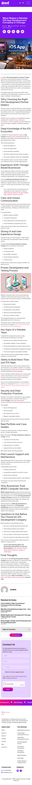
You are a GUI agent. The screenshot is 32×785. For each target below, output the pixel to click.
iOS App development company (15, 135)
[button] (4, 31)
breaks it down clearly (15, 385)
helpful (15, 549)
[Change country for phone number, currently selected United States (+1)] (4, 667)
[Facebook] (18, 771)
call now (25, 575)
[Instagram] (21, 771)
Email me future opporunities (14, 672)
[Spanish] (24, 3)
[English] (21, 3)
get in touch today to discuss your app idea (13, 577)
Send (7, 689)
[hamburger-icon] (28, 3)
